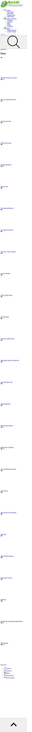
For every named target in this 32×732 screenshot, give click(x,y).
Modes (9, 24)
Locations (9, 21)
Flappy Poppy (4, 491)
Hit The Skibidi (5, 317)
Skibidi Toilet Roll (5, 404)
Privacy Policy (9, 675)
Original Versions (11, 30)
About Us (8, 668)
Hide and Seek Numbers (7, 556)
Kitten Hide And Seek (6, 577)
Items (8, 23)
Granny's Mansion (5, 273)
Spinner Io (3, 599)
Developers (10, 26)
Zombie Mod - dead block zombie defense (12, 621)
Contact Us (9, 670)
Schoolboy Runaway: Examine (9, 77)
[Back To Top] (14, 724)
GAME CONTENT (11, 19)
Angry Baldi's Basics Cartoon (8, 469)
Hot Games (10, 13)
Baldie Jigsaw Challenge (7, 447)
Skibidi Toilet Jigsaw (6, 164)
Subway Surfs (4, 186)
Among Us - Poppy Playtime (8, 251)
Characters (10, 20)
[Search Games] (14, 42)
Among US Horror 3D (6, 382)
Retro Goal (3, 664)
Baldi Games (10, 16)
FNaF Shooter (4, 643)
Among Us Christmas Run (7, 338)
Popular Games (11, 15)
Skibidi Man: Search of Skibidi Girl (10, 360)
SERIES (8, 28)
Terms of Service (10, 677)
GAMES (8, 10)
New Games (10, 12)
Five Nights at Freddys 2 (7, 230)
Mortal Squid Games (6, 143)
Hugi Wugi (3, 534)
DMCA (8, 673)
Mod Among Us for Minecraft (8, 512)
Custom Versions (11, 31)
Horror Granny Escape (6, 295)
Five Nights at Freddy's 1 (7, 208)
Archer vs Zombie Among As (8, 99)
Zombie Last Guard (6, 121)
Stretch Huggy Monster (7, 425)
